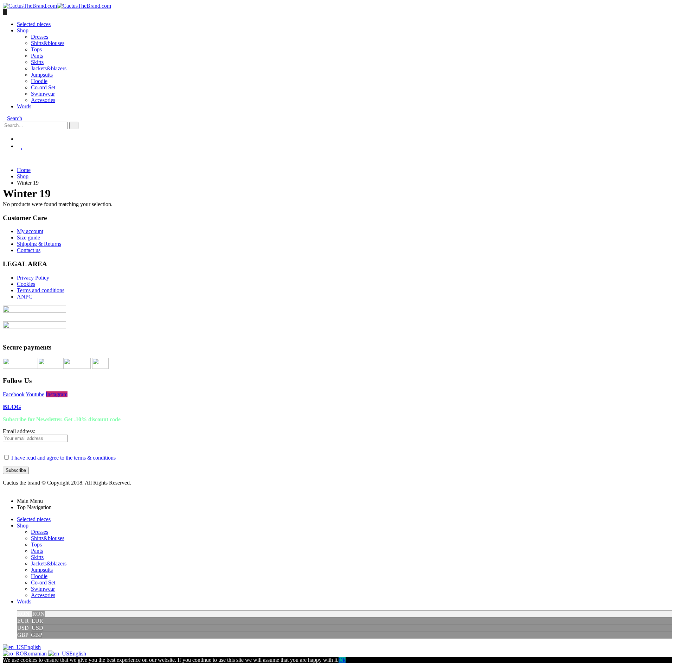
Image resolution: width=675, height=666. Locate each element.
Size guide (28, 238)
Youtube (35, 394)
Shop (22, 30)
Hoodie (39, 81)
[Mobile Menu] (5, 12)
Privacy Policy (33, 278)
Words (24, 106)
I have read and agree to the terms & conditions (63, 458)
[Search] (73, 125)
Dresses (39, 37)
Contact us (28, 250)
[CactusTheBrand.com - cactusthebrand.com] (57, 6)
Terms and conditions (40, 290)
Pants (37, 56)
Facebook (14, 394)
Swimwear (43, 94)
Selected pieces (34, 24)
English (32, 647)
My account (30, 231)
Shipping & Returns (39, 244)
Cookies (26, 284)
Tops (36, 49)
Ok (342, 660)
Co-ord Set (43, 87)
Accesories (43, 100)
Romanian (36, 654)
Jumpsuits (42, 75)
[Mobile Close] (5, 489)
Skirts (37, 62)
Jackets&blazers (48, 68)
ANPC (24, 297)
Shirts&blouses (47, 43)
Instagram (57, 394)
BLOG (12, 406)
